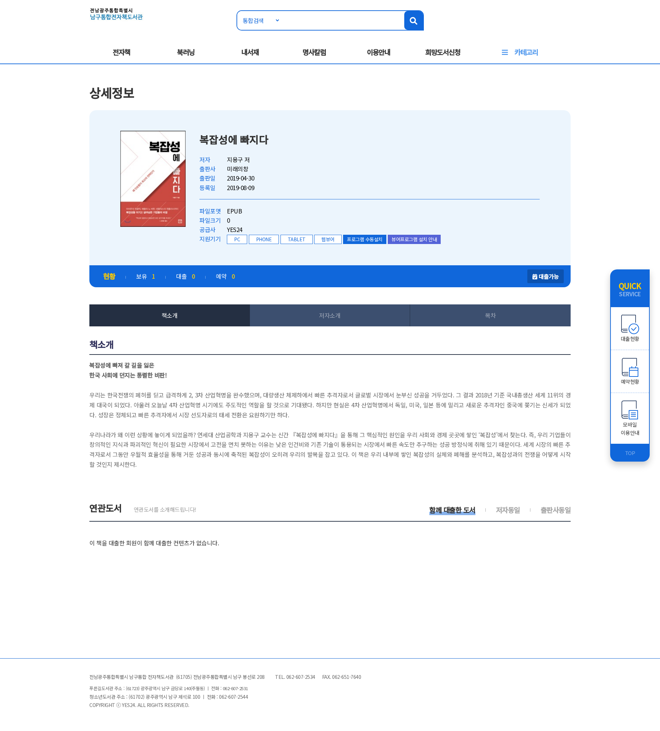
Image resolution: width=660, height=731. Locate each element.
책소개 (170, 315)
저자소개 (329, 315)
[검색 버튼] (413, 20)
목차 (490, 315)
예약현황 (630, 381)
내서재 (250, 52)
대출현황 (630, 338)
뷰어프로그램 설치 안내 (414, 239)
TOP (630, 452)
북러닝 (186, 52)
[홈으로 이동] (116, 13)
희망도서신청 (442, 52)
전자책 (121, 52)
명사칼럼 (314, 52)
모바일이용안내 (630, 428)
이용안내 (378, 52)
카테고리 (526, 52)
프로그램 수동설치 (365, 239)
